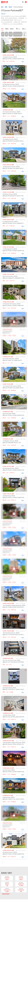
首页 (2, 7)
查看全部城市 (6, 894)
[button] (26, 39)
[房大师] (4, 2)
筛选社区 (3, 14)
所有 (2, 29)
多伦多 (10, 7)
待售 (6, 7)
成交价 (12, 29)
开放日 (7, 29)
